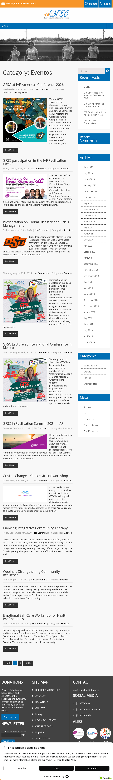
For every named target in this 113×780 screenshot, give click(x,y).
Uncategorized (20, 92)
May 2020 (88, 288)
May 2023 (88, 240)
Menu (4, 26)
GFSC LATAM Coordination (90, 121)
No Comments (43, 89)
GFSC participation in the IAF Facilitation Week (34, 162)
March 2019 (89, 342)
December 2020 (91, 264)
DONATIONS (41, 701)
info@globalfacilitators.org (86, 689)
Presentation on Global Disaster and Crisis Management (36, 224)
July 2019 (88, 318)
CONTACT (40, 695)
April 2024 (88, 234)
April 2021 (88, 258)
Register (87, 407)
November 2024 (91, 209)
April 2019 (88, 336)
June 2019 (88, 324)
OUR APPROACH (44, 726)
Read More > (10, 150)
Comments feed (91, 425)
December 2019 (91, 300)
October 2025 (90, 197)
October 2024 (90, 215)
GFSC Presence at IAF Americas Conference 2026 (94, 95)
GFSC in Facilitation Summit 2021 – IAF (33, 423)
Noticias (87, 378)
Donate (93, 3)
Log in (86, 413)
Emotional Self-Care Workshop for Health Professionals (35, 617)
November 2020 (91, 270)
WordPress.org (91, 431)
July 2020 (88, 282)
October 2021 (90, 252)
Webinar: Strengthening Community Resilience (31, 573)
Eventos (7, 92)
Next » (28, 662)
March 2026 (89, 179)
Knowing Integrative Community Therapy (35, 528)
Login (107, 3)
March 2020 (89, 294)
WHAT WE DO (42, 738)
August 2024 (89, 221)
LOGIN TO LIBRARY (45, 720)
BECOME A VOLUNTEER (47, 689)
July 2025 (88, 203)
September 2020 (91, 276)
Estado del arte (90, 366)
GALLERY (40, 708)
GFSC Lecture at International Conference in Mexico (37, 346)
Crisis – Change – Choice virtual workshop (35, 475)
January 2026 (90, 185)
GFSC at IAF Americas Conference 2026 (33, 84)
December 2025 (91, 191)
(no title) (87, 87)
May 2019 (88, 330)
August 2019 (89, 312)
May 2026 (88, 173)
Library (38, 714)
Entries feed (89, 419)
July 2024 (88, 228)
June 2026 (88, 167)
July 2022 (88, 246)
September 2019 (91, 306)
